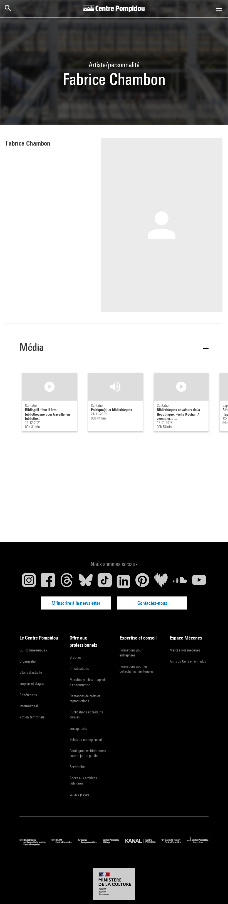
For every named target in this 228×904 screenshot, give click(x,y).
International (28, 706)
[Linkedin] (123, 581)
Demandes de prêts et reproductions (85, 698)
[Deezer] (161, 581)
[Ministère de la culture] (114, 884)
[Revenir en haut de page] (214, 890)
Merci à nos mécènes (185, 650)
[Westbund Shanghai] (174, 844)
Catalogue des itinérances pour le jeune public (88, 753)
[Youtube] (199, 581)
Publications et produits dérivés (86, 714)
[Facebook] (47, 581)
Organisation (28, 661)
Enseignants (78, 728)
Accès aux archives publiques (83, 780)
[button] (114, 348)
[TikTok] (104, 581)
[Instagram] (28, 581)
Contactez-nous (152, 603)
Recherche (77, 767)
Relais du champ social (86, 739)
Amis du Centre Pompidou (188, 661)
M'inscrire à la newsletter (75, 603)
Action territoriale (31, 717)
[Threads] (66, 581)
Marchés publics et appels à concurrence (88, 682)
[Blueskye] (85, 581)
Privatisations (79, 668)
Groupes (75, 657)
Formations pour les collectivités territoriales (136, 668)
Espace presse (79, 794)
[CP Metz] (90, 844)
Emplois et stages (31, 683)
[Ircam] (64, 844)
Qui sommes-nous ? (33, 650)
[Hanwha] (198, 844)
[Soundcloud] (180, 581)
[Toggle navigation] (219, 8)
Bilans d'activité (30, 672)
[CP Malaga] (114, 844)
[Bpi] (35, 844)
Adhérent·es (28, 695)
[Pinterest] (142, 581)
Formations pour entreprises (131, 652)
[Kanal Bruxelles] (143, 844)
